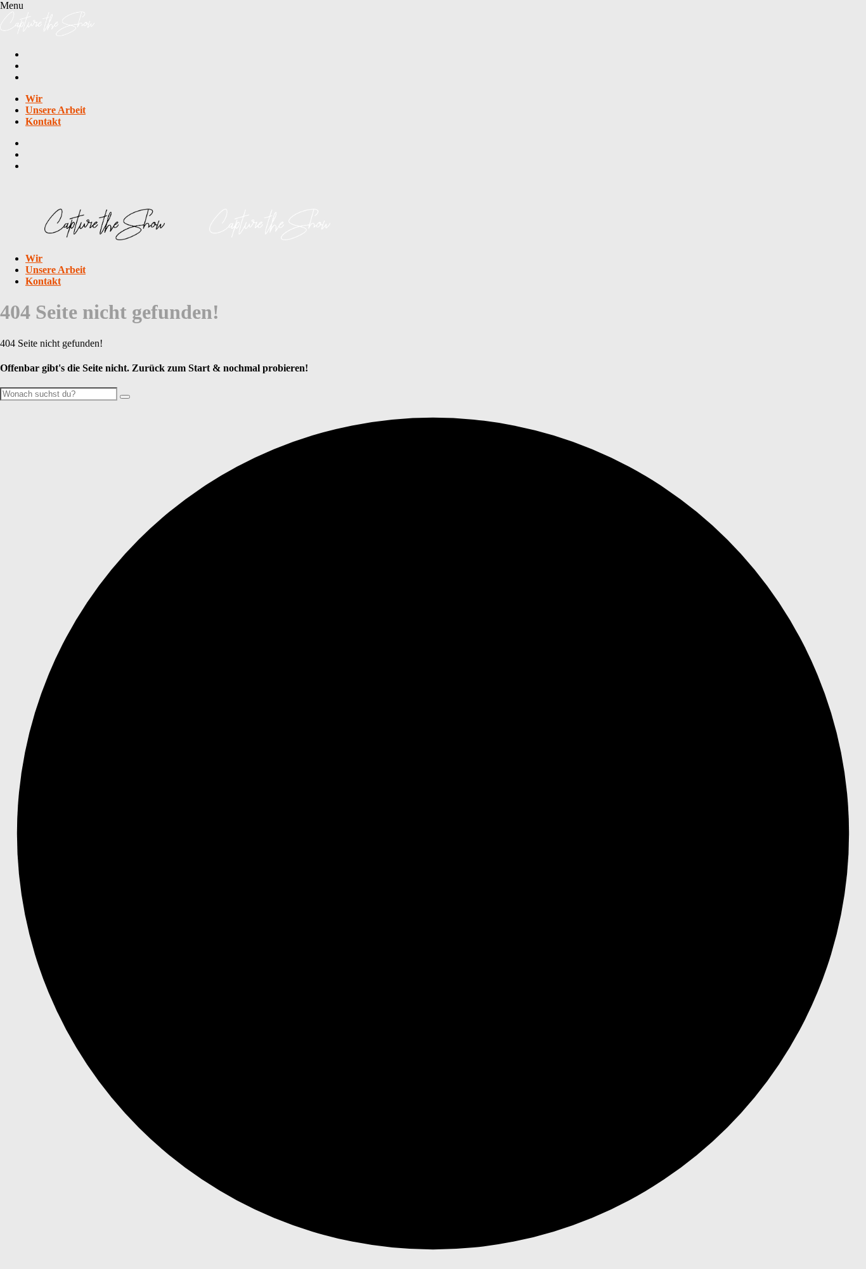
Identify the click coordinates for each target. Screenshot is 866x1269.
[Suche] (125, 397)
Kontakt (43, 121)
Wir (33, 98)
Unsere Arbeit (55, 110)
